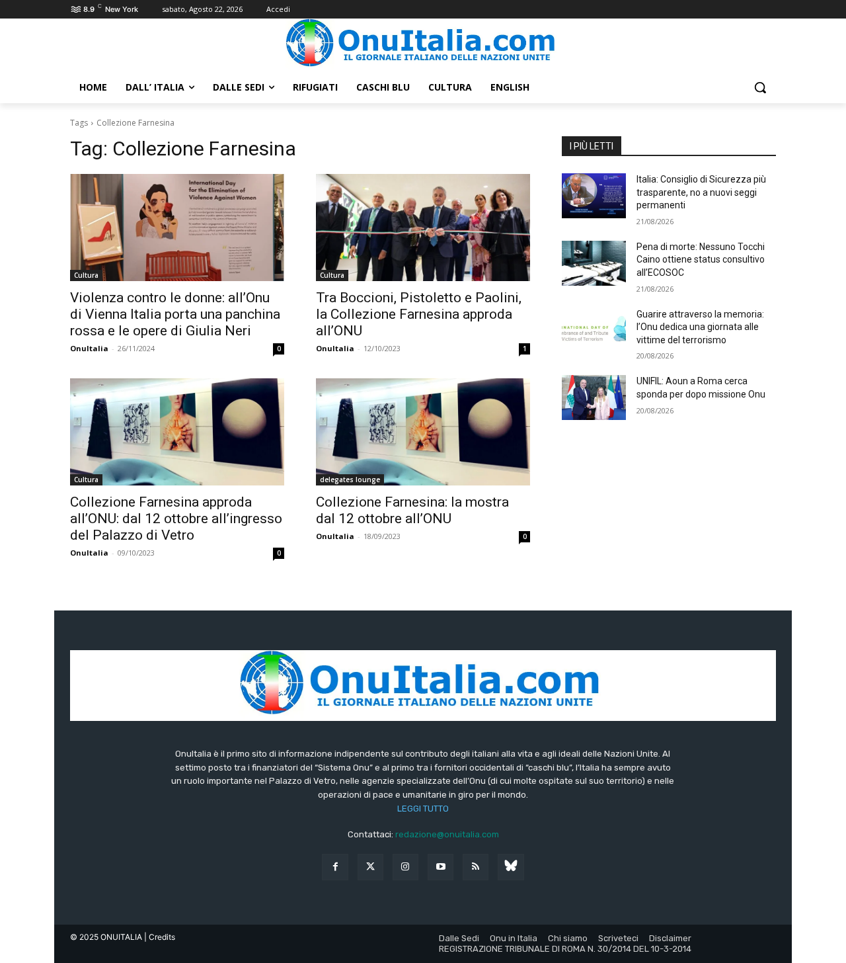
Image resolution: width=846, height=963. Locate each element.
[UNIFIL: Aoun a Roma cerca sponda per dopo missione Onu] (594, 397)
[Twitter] (370, 867)
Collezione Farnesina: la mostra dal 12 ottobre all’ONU (412, 510)
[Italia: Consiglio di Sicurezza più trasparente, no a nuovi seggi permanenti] (594, 195)
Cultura (86, 275)
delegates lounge (350, 479)
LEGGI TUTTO (423, 809)
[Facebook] (335, 867)
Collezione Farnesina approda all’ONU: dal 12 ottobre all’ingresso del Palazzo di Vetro (176, 518)
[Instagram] (405, 867)
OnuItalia (89, 348)
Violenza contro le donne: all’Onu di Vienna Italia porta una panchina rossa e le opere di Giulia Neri (175, 314)
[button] (760, 87)
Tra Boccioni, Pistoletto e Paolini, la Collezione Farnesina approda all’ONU (418, 314)
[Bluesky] (510, 867)
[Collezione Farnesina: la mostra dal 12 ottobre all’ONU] (423, 431)
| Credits (159, 937)
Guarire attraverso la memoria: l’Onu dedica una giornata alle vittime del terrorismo (700, 327)
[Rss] (475, 867)
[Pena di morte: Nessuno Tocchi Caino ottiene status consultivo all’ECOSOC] (594, 263)
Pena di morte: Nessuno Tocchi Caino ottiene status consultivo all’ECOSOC (700, 259)
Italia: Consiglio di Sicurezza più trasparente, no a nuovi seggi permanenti (701, 192)
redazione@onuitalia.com (447, 834)
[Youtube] (440, 867)
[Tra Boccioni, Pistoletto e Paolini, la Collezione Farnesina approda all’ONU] (423, 227)
